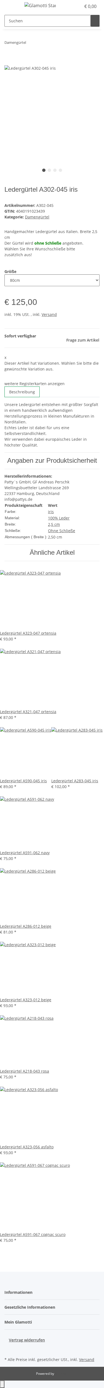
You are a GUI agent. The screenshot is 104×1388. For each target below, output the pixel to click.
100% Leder (59, 518)
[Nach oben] (2, 1384)
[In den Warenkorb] (8, 62)
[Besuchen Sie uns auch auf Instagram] (8, 1349)
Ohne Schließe (61, 530)
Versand (49, 314)
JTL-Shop (61, 1373)
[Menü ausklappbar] (11, 6)
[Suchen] (95, 21)
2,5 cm (54, 524)
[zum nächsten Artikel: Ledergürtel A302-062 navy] (40, 44)
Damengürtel (37, 217)
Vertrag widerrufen (27, 1340)
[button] (71, 6)
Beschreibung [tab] (22, 391)
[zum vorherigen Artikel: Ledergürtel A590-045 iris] (30, 44)
